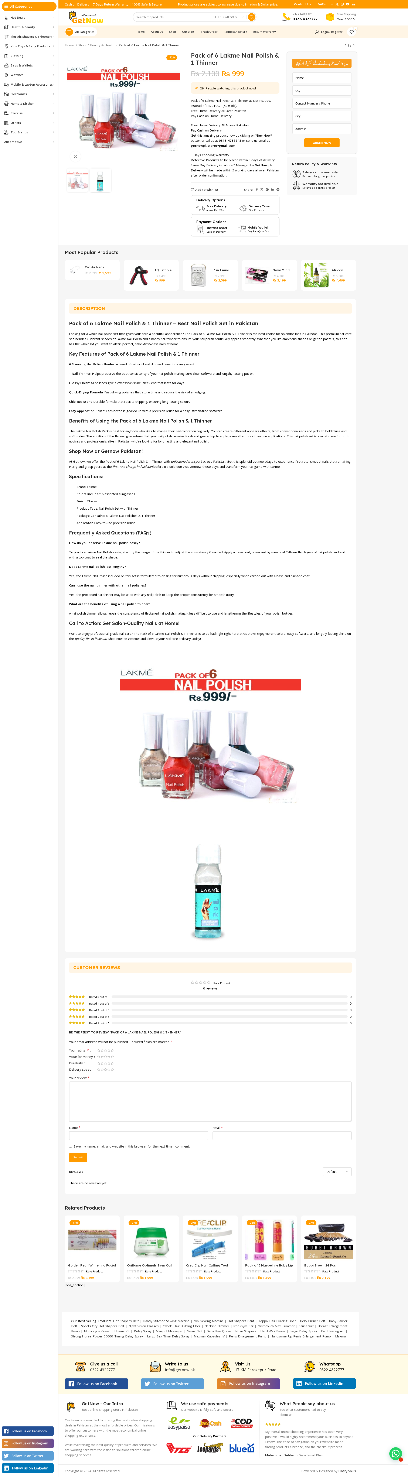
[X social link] (337, 4)
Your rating (79, 1051)
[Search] (251, 17)
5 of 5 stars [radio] (112, 1050)
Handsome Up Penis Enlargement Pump (301, 1336)
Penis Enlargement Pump (247, 1336)
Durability (76, 1063)
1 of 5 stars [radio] (98, 1050)
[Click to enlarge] (75, 156)
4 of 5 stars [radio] (108, 1050)
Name (75, 1127)
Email (217, 1127)
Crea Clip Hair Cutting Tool (207, 1265)
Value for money (81, 1057)
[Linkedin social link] (353, 4)
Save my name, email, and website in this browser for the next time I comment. (132, 1146)
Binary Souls (347, 1471)
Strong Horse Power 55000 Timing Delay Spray (107, 1336)
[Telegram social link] (278, 189)
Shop (82, 45)
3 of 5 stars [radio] (105, 1050)
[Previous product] (345, 45)
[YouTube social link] (348, 4)
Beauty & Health (102, 45)
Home (70, 45)
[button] (395, 1453)
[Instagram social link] (342, 4)
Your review (79, 1078)
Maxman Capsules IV (209, 1336)
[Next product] (354, 45)
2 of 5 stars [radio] (102, 1050)
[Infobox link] (302, 4)
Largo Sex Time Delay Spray (168, 1336)
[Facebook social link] (332, 4)
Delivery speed (80, 1069)
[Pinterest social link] (267, 189)
